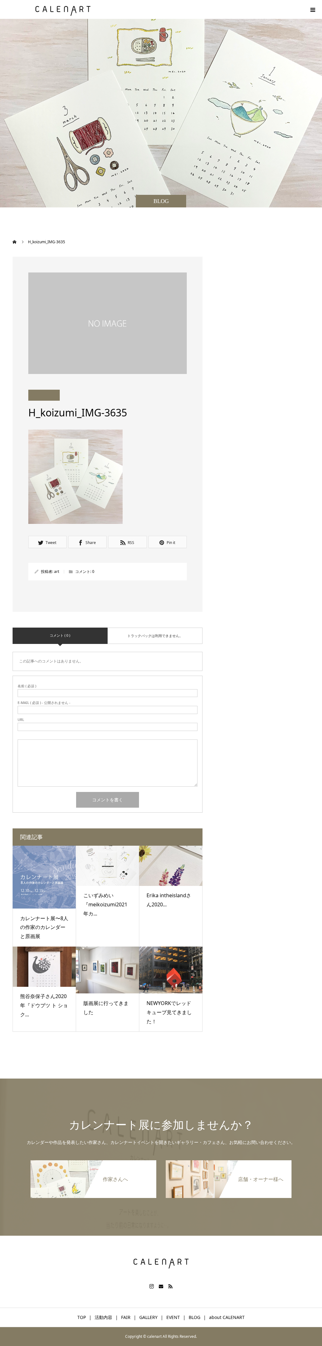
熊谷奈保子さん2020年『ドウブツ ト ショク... (44, 1005)
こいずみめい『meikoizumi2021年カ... (105, 904)
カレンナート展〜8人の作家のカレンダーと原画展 (44, 927)
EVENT (173, 1317)
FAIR (125, 1317)
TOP (81, 1317)
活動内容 (103, 1317)
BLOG (194, 1317)
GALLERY (148, 1317)
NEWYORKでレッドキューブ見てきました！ (169, 1012)
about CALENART (227, 1317)
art (56, 571)
